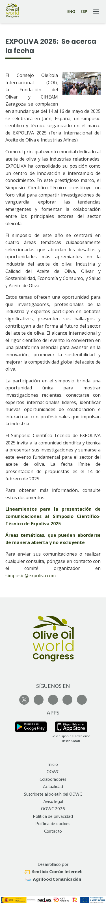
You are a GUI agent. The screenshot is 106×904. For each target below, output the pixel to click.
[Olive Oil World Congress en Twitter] (24, 700)
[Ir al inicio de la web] (12, 16)
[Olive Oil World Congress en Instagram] (39, 700)
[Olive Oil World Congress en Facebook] (53, 700)
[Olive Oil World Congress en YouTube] (67, 700)
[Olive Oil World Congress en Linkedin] (82, 700)
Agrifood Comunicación (57, 879)
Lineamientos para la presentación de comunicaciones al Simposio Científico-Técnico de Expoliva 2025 (53, 516)
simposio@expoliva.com (30, 575)
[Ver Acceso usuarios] (61, 11)
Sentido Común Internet (57, 872)
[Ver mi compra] (51, 12)
